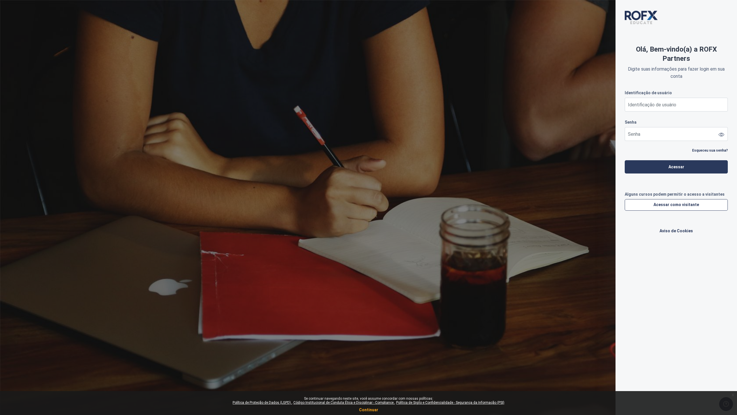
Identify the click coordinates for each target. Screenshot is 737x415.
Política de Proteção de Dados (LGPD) (262, 403)
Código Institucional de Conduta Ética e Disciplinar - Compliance (343, 403)
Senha (631, 122)
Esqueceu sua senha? (710, 150)
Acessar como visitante (676, 204)
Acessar (676, 167)
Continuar (368, 410)
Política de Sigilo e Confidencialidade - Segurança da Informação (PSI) (450, 403)
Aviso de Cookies (676, 231)
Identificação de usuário (648, 92)
